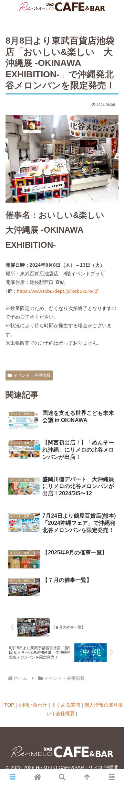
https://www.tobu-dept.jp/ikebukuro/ (55, 291)
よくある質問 (65, 705)
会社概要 (65, 713)
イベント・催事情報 (32, 375)
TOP (9, 705)
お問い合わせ (32, 705)
